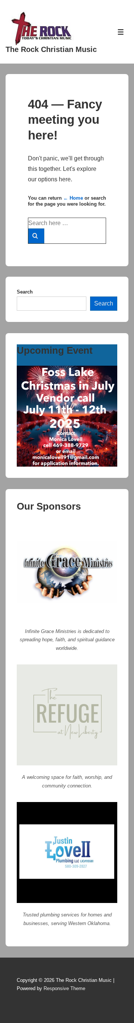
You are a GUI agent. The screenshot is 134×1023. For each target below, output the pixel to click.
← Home (73, 198)
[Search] (36, 235)
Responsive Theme (64, 988)
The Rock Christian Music (51, 49)
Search (25, 292)
